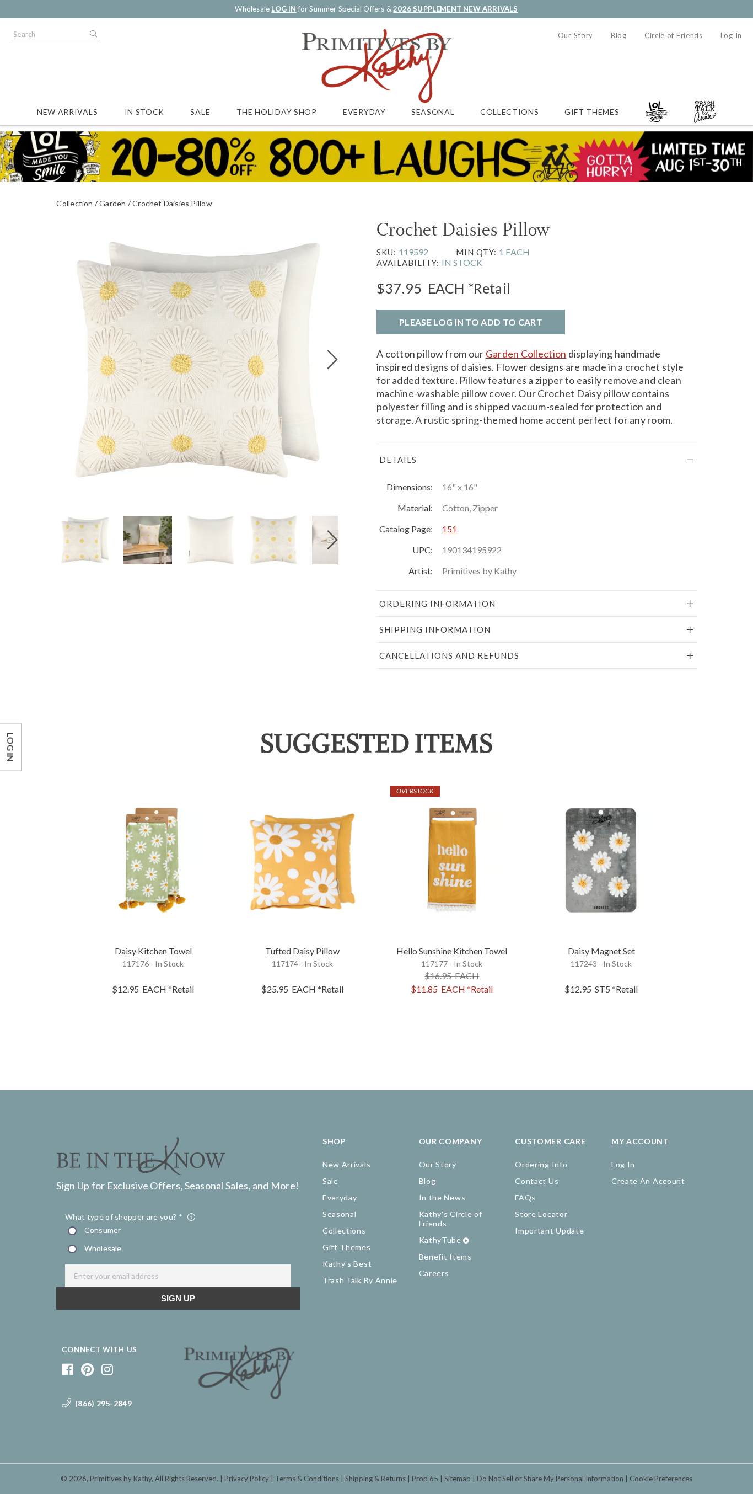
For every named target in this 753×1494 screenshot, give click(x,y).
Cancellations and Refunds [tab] (449, 655)
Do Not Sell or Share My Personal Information (550, 1478)
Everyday (364, 111)
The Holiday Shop (276, 111)
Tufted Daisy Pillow (302, 951)
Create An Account (648, 1181)
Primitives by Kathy (121, 1478)
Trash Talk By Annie (359, 1280)
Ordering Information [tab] (437, 604)
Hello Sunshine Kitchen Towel (451, 951)
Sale (200, 111)
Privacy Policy (246, 1478)
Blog (619, 35)
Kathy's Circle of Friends (450, 1218)
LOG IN (283, 8)
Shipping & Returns (375, 1478)
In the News (442, 1197)
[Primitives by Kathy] (239, 1395)
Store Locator (541, 1214)
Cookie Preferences (661, 1478)
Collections (509, 111)
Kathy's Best (347, 1263)
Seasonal (433, 111)
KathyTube (440, 1240)
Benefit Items (445, 1256)
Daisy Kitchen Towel (153, 951)
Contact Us (536, 1181)
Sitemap (457, 1478)
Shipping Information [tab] (435, 629)
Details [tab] (398, 460)
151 (449, 529)
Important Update (549, 1230)
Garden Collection (526, 354)
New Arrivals (67, 111)
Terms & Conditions (307, 1478)
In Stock (145, 111)
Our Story (575, 35)
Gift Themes (592, 111)
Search (92, 34)
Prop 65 (425, 1478)
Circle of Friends (673, 35)
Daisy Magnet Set (601, 951)
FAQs (525, 1197)
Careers (434, 1273)
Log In (731, 35)
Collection (74, 203)
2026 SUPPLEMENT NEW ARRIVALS (455, 8)
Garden (112, 203)
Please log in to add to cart (470, 322)
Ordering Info (541, 1164)
